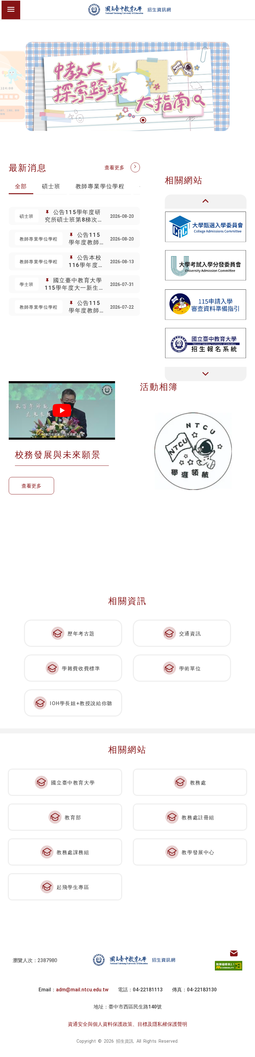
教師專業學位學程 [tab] (100, 186)
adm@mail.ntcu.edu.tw (82, 989)
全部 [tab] (21, 186)
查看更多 (114, 167)
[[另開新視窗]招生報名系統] (206, 343)
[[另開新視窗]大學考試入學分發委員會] (206, 265)
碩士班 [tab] (51, 186)
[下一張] (206, 374)
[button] (111, 120)
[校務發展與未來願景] (62, 410)
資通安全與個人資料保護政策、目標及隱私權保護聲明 (127, 1023)
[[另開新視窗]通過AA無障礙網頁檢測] (228, 965)
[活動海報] (193, 451)
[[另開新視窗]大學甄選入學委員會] (206, 226)
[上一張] (206, 201)
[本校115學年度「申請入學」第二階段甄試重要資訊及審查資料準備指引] (206, 304)
